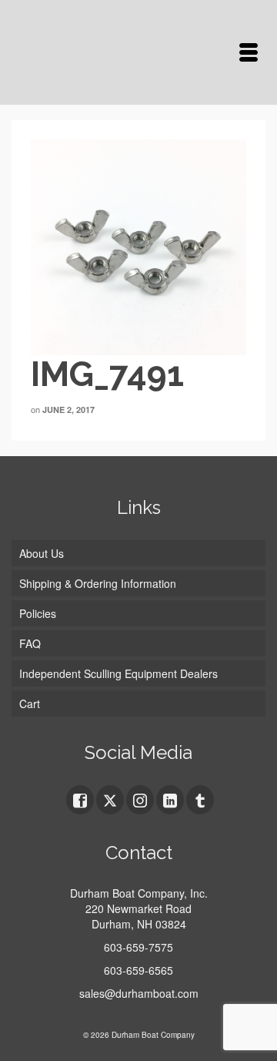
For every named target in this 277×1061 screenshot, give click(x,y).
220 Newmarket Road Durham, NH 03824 (138, 916)
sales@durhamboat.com (139, 993)
